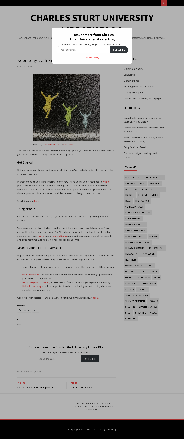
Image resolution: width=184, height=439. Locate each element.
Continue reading (92, 57)
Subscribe (119, 49)
